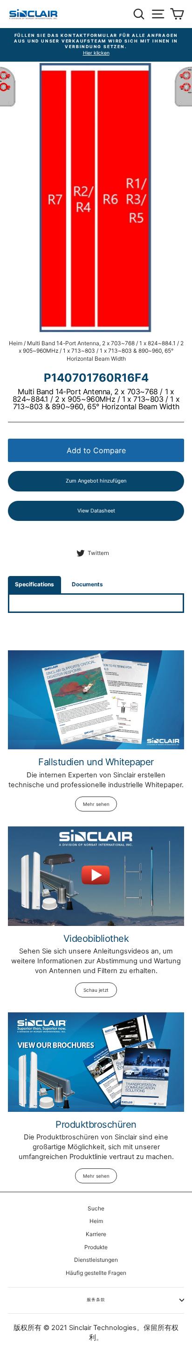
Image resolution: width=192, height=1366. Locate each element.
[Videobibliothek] (96, 876)
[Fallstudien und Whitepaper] (96, 700)
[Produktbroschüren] (96, 1062)
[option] (96, 45)
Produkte (96, 1247)
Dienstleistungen (96, 1259)
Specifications (34, 584)
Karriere (96, 1234)
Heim (15, 343)
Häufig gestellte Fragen (96, 1272)
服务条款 (96, 1299)
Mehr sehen (96, 804)
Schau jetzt (96, 990)
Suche (96, 1208)
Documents (87, 584)
